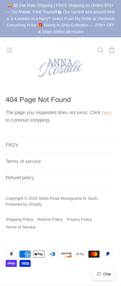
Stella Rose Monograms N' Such (68, 198)
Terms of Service (21, 227)
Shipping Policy (19, 219)
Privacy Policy (79, 219)
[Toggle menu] (9, 49)
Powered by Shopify (24, 204)
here (106, 112)
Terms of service (23, 161)
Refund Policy (49, 219)
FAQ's (12, 144)
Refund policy (20, 177)
